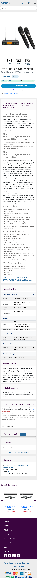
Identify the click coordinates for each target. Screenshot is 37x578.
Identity (5, 318)
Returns (7, 525)
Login (25, 3)
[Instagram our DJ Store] (9, 555)
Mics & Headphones (18, 465)
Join (19, 3)
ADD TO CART (22, 86)
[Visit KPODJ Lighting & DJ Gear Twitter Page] (14, 555)
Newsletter (8, 543)
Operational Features (10, 333)
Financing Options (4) (11, 434)
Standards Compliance (10, 354)
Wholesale (8, 530)
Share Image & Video (7, 426)
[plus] (12, 86)
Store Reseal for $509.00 (10, 93)
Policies (7, 551)
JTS (8, 471)
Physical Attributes (9, 344)
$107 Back (11, 81)
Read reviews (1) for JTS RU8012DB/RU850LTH (18, 404)
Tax (4, 81)
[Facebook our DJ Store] (5, 555)
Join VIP (18, 81)
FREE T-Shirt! (9, 534)
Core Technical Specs (10, 294)
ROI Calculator (9, 538)
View (23, 434)
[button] (9, 62)
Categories (7, 460)
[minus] (5, 86)
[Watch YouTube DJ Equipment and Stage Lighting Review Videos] (18, 555)
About (6, 547)
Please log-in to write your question (19, 452)
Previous (4, 36)
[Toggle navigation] (35, 3)
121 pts (32, 409)
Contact (7, 521)
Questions (7, 443)
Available (15, 76)
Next (33, 36)
